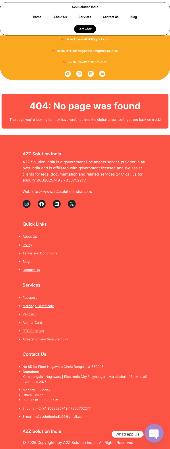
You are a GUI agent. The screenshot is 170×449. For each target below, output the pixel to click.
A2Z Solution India (85, 7)
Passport (30, 297)
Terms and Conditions (40, 253)
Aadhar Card (32, 322)
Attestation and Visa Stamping (46, 339)
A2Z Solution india (80, 442)
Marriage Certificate (38, 306)
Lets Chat (85, 29)
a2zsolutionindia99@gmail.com (60, 416)
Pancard (29, 314)
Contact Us (31, 270)
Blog (26, 262)
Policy (27, 245)
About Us (30, 236)
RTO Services (33, 331)
